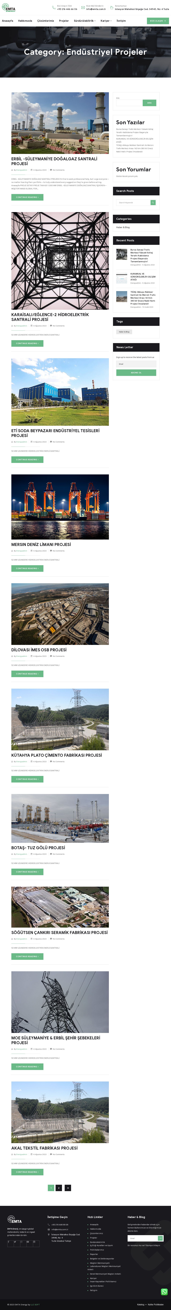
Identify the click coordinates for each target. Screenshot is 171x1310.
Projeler (64, 20)
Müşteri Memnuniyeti (100, 1263)
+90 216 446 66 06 (67, 9)
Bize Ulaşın (156, 21)
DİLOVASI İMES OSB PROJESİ (39, 650)
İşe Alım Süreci (97, 1286)
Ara (117, 98)
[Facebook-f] (10, 1244)
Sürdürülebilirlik (84, 20)
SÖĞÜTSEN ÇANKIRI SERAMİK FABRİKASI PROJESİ (59, 932)
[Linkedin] (36, 1244)
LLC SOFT (35, 1304)
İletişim (121, 20)
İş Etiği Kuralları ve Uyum (101, 1245)
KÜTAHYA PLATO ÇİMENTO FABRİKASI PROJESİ (56, 755)
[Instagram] (23, 1244)
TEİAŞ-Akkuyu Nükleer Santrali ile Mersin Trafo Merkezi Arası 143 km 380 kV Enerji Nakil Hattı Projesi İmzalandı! (134, 148)
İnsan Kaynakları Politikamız (103, 1281)
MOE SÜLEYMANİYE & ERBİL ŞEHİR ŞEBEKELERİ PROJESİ (55, 1040)
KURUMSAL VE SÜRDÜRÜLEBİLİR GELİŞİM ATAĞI (143, 277)
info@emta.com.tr (96, 9)
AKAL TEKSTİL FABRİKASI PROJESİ (44, 1148)
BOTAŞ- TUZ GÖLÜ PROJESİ (38, 847)
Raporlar (94, 1254)
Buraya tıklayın (153, 1245)
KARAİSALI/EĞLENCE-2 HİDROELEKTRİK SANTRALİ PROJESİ (50, 317)
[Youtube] (30, 1244)
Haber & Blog (123, 227)
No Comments (59, 170)
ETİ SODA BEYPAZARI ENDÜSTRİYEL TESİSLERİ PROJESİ (55, 433)
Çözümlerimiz (45, 20)
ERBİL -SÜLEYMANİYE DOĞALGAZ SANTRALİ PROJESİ (54, 161)
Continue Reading (26, 197)
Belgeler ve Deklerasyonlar (102, 1258)
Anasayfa (7, 20)
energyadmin (21, 170)
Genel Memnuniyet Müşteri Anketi (105, 1274)
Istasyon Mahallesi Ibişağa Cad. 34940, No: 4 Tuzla (142, 9)
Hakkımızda (25, 20)
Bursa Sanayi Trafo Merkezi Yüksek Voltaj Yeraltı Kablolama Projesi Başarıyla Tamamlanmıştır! (134, 132)
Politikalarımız (97, 1249)
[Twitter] (17, 1244)
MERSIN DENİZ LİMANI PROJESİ (41, 544)
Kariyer (105, 20)
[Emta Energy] (8, 7)
